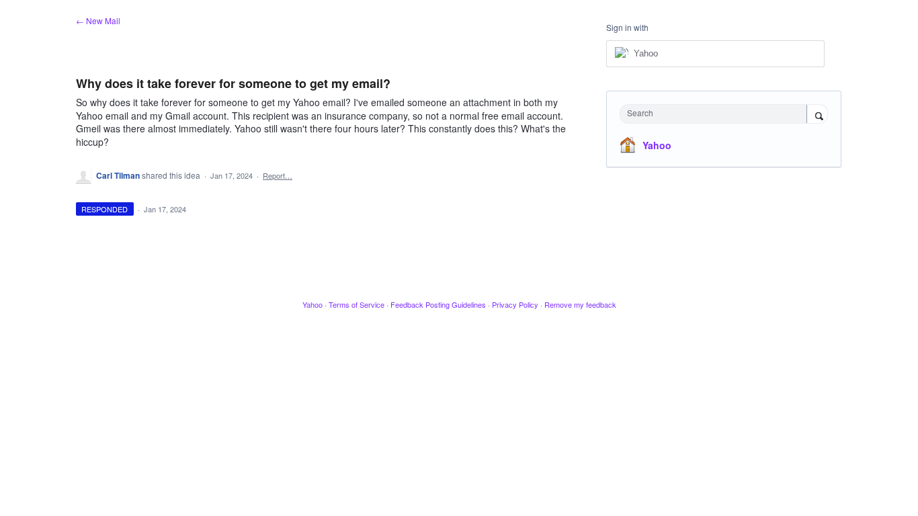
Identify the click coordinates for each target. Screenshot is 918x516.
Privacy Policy (515, 304)
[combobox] (716, 114)
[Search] (817, 115)
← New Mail (98, 20)
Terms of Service (356, 304)
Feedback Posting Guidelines (438, 304)
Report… (277, 175)
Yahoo (656, 145)
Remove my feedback (580, 304)
